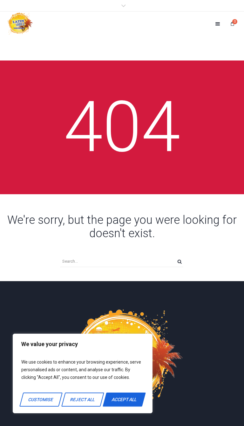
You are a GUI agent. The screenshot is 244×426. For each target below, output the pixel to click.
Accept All (124, 399)
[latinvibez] (20, 23)
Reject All (82, 399)
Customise (41, 399)
